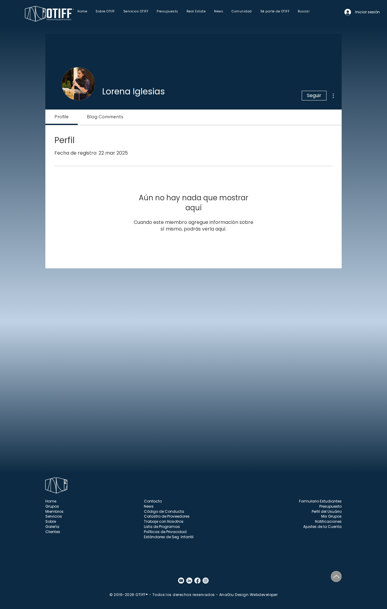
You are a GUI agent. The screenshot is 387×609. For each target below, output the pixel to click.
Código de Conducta (164, 511)
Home (50, 501)
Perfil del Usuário (327, 511)
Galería (52, 526)
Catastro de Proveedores (167, 516)
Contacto (153, 501)
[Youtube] (181, 581)
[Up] (336, 576)
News (149, 506)
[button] (105, 11)
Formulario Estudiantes (320, 501)
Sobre (50, 521)
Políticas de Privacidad (165, 531)
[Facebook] (197, 581)
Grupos (52, 506)
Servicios (53, 516)
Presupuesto (330, 506)
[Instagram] (206, 581)
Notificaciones (328, 521)
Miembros (54, 511)
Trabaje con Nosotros (164, 521)
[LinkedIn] (189, 581)
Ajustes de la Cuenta (322, 526)
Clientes (52, 531)
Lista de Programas (162, 526)
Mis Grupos (331, 516)
